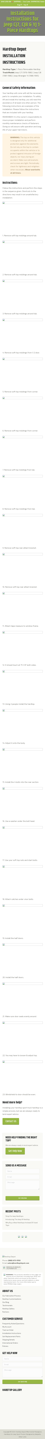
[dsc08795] (7, 1407)
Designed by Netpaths (33, 1434)
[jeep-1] (7, 1417)
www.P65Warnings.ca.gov (12, 1284)
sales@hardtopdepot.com (18, 1263)
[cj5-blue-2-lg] (25, 1417)
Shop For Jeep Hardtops (14, 1216)
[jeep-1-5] (16, 1417)
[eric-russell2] (7, 1398)
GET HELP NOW (9, 1353)
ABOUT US (7, 1291)
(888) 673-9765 (14, 1260)
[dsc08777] (25, 1407)
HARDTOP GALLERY (12, 1390)
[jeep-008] (34, 1407)
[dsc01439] (34, 1417)
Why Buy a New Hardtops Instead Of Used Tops (22, 1224)
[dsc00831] (16, 1407)
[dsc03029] (16, 1398)
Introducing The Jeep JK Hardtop (18, 1219)
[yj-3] (34, 1398)
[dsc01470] (25, 1398)
